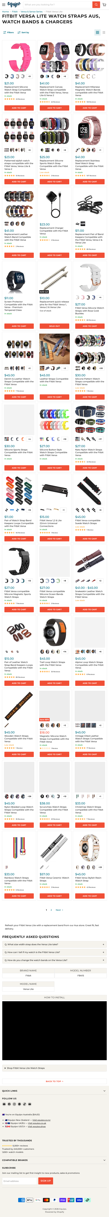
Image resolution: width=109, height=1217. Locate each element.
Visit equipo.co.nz (41, 1120)
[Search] (96, 4)
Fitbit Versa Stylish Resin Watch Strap (88, 879)
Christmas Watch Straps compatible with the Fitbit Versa (89, 810)
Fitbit (15, 12)
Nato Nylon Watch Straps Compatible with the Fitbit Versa (89, 452)
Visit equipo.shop (37, 1126)
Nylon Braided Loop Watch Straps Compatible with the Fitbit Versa (19, 810)
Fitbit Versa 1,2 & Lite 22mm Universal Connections (51, 523)
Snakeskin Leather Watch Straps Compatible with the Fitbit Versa (89, 594)
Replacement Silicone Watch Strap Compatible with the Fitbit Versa (17, 90)
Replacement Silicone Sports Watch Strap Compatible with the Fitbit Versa (54, 164)
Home (5, 12)
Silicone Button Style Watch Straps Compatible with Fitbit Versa (53, 452)
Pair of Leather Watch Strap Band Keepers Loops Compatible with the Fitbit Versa (18, 666)
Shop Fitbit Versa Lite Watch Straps (26, 1068)
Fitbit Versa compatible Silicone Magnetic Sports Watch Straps (17, 594)
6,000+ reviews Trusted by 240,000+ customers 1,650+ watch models (18, 1148)
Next (58, 910)
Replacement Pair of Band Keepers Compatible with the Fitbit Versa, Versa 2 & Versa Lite (89, 238)
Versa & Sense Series (32, 12)
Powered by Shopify (54, 1212)
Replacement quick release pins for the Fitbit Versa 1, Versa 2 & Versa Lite (54, 304)
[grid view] (97, 32)
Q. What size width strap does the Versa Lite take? (31, 944)
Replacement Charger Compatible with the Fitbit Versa (54, 231)
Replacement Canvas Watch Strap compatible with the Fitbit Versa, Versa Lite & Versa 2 (54, 91)
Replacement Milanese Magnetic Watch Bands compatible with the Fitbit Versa (89, 91)
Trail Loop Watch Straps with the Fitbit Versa (52, 663)
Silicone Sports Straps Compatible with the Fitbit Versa (18, 452)
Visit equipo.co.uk (37, 1123)
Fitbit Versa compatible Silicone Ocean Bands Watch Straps (52, 594)
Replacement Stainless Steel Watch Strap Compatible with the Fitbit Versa (89, 164)
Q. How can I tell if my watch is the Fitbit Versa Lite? (32, 952)
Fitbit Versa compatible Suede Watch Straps (87, 522)
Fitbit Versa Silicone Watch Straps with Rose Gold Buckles (89, 311)
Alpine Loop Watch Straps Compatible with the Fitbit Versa (89, 665)
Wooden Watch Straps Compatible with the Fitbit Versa (18, 739)
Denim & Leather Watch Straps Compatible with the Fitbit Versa (19, 381)
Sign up (46, 1180)
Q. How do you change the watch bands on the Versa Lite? (36, 960)
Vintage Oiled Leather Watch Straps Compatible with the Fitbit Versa (89, 739)
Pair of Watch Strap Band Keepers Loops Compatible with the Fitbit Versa (19, 523)
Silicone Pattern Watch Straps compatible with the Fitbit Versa (89, 381)
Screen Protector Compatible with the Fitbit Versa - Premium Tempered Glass (18, 305)
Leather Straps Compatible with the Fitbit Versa (54, 380)
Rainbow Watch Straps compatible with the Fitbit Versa (18, 880)
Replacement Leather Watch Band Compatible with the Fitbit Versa (17, 237)
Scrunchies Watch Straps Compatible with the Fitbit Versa (54, 810)
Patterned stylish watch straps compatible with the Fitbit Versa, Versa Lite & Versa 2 (18, 164)
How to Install (54, 997)
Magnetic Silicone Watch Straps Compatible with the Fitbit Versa (54, 739)
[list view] (104, 32)
